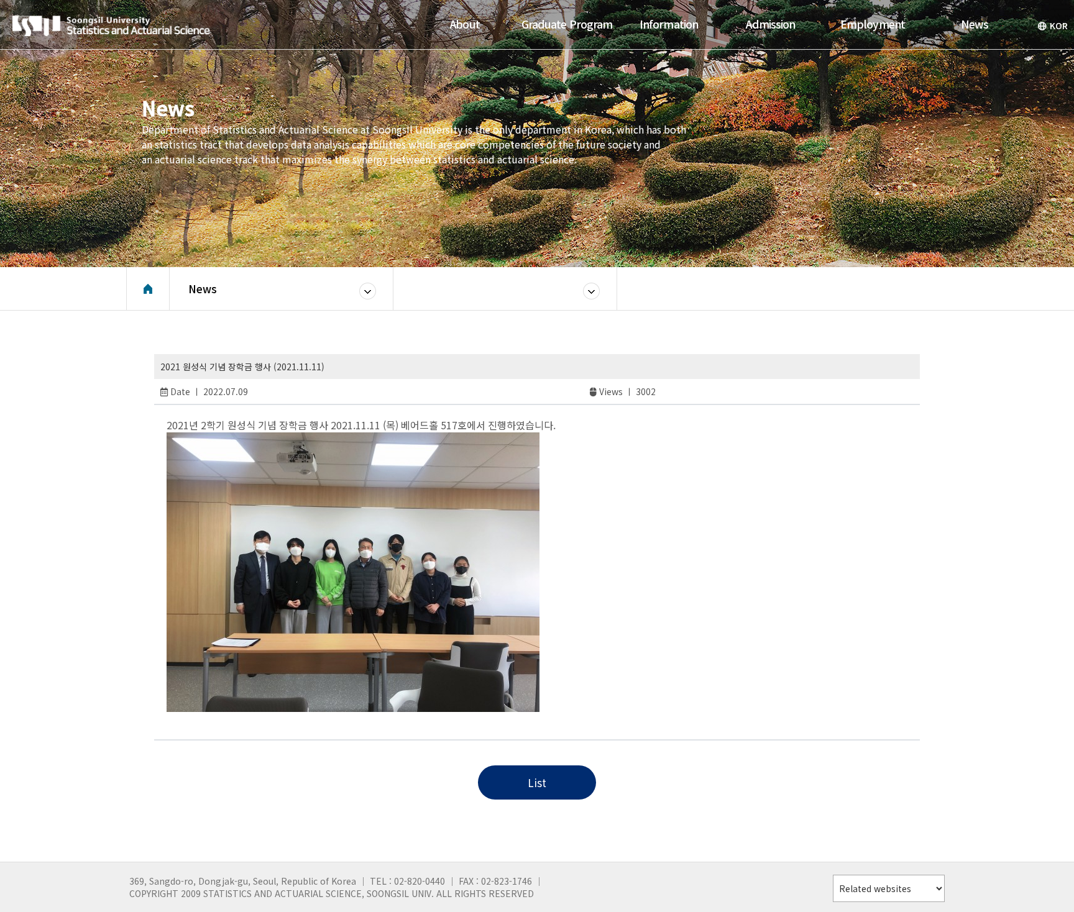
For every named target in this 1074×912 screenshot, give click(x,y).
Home (148, 289)
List (537, 782)
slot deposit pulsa (218, 719)
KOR (1059, 25)
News (202, 288)
